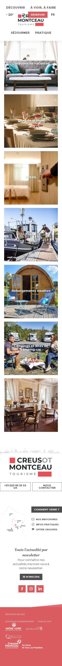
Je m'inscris (31, 576)
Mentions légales (15, 614)
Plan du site (44, 621)
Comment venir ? (46, 509)
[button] (23, 15)
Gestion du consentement (19, 621)
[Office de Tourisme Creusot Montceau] (31, 20)
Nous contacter (47, 486)
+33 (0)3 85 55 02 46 (15, 486)
